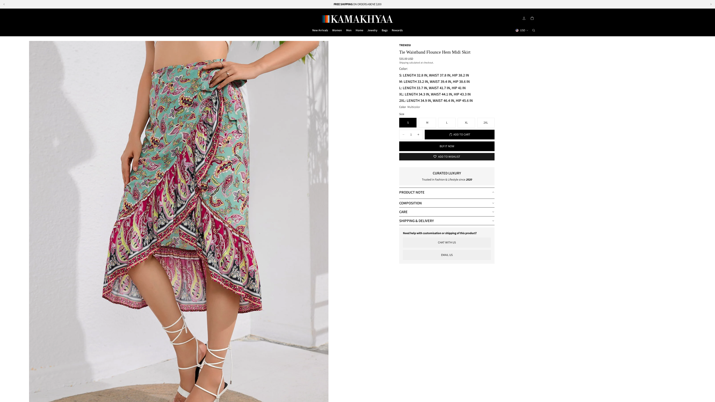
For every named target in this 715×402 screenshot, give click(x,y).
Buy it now (447, 146)
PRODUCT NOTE (412, 192)
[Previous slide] (4, 4)
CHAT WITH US (447, 242)
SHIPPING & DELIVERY (416, 220)
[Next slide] (711, 4)
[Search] (534, 30)
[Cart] (532, 18)
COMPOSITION (410, 203)
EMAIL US (447, 255)
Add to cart (461, 134)
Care (403, 211)
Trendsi (405, 45)
